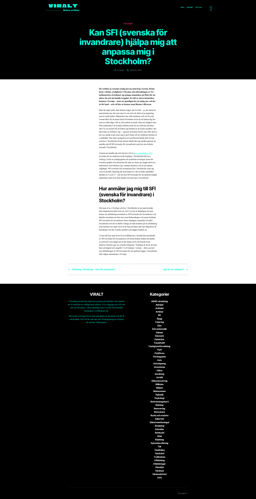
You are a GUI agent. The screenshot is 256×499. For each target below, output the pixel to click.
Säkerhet (159, 419)
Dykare (159, 332)
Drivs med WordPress (95, 493)
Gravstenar (159, 367)
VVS (159, 477)
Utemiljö (159, 467)
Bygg (159, 318)
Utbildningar (159, 464)
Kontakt (190, 7)
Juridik (159, 377)
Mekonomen (159, 391)
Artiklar (159, 312)
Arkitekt (159, 308)
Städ (159, 436)
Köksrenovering (159, 381)
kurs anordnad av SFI (143, 153)
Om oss (198, 7)
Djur (159, 325)
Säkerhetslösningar (159, 422)
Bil (159, 315)
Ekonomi (159, 336)
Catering (159, 322)
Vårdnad (159, 471)
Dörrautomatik (159, 329)
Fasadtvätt (159, 343)
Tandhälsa (159, 450)
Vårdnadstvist (159, 474)
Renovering (159, 408)
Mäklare (160, 384)
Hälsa (159, 370)
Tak (159, 446)
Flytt (159, 349)
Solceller (159, 429)
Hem (182, 7)
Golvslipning (159, 363)
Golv (159, 360)
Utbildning (128, 23)
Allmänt (159, 305)
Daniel (121, 70)
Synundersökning (159, 443)
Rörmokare (159, 412)
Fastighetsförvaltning (159, 346)
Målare (159, 388)
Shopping (159, 426)
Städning (159, 439)
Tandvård (159, 453)
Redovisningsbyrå (159, 401)
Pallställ (160, 394)
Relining (160, 405)
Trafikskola (159, 457)
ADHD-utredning (159, 301)
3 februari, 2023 (136, 70)
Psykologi (159, 398)
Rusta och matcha (159, 415)
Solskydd (159, 432)
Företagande (159, 356)
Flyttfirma (159, 353)
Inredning (159, 374)
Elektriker (159, 339)
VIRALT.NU (79, 493)
